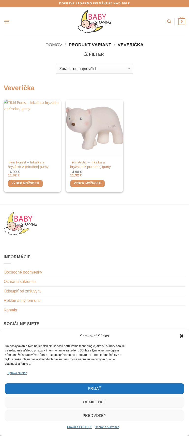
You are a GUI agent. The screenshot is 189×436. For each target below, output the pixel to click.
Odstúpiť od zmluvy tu (23, 291)
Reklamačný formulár (22, 300)
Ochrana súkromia (107, 427)
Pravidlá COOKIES (79, 427)
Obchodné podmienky (23, 272)
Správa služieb (17, 373)
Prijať (94, 388)
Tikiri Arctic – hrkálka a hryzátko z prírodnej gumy (90, 164)
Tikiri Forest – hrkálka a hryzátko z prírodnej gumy (28, 164)
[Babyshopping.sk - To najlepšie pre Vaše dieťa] (94, 21)
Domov (54, 44)
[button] (181, 336)
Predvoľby (94, 415)
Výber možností (25, 183)
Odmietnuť (94, 402)
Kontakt (10, 310)
